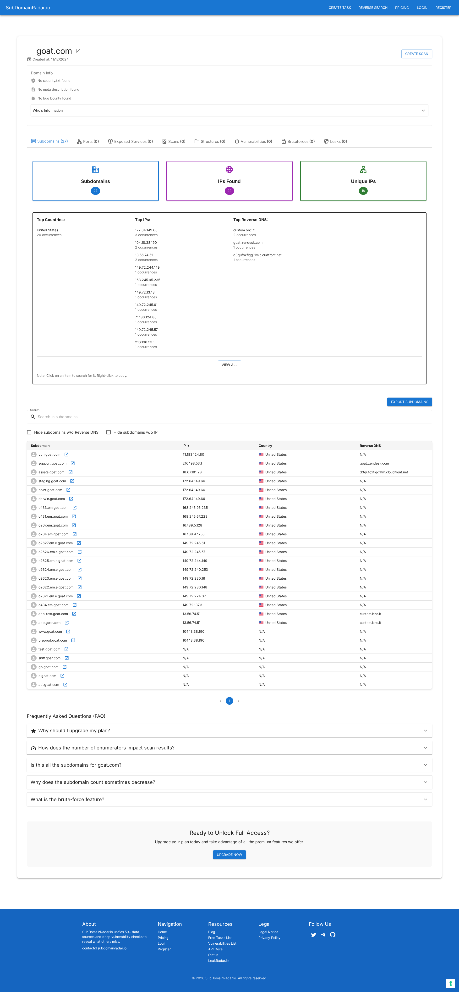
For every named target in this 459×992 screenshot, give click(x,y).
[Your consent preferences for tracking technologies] (450, 983)
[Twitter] (313, 934)
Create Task (340, 8)
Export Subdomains (409, 402)
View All (229, 365)
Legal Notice (268, 932)
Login (422, 8)
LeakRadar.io (218, 961)
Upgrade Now (229, 855)
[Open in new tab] (66, 454)
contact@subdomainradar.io (104, 948)
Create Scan (416, 54)
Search (34, 410)
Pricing (402, 8)
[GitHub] (333, 934)
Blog (211, 932)
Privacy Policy (269, 938)
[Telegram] (323, 934)
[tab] (50, 141)
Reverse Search (373, 8)
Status (213, 955)
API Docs (215, 949)
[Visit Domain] (78, 51)
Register (443, 8)
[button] (229, 110)
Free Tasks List (220, 938)
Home (162, 932)
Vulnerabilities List (222, 943)
